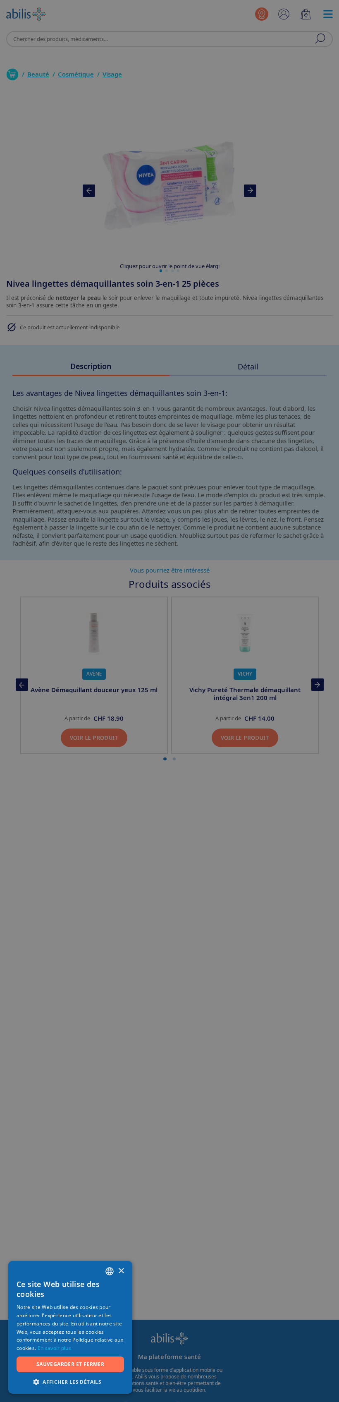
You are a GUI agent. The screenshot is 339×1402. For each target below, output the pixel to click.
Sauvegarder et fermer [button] (70, 1364)
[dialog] (169, 701)
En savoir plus (54, 1348)
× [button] (121, 1271)
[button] (70, 1381)
